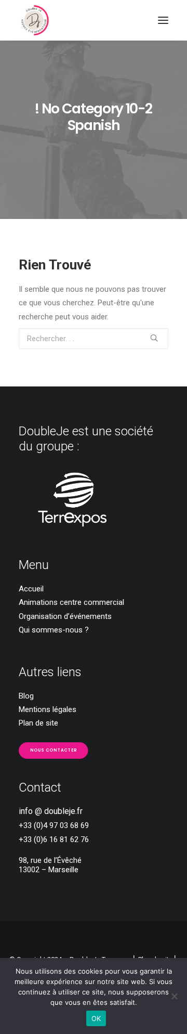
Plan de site (38, 723)
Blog (26, 696)
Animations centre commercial (71, 602)
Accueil (31, 588)
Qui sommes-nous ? (54, 630)
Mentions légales (47, 709)
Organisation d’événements (65, 616)
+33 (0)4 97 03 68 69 (54, 825)
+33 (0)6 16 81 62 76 (54, 839)
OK (96, 1018)
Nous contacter (53, 750)
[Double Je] (34, 20)
